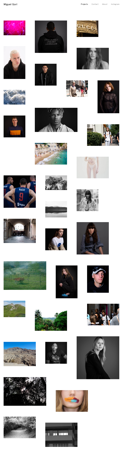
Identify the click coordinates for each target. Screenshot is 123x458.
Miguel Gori (10, 4)
